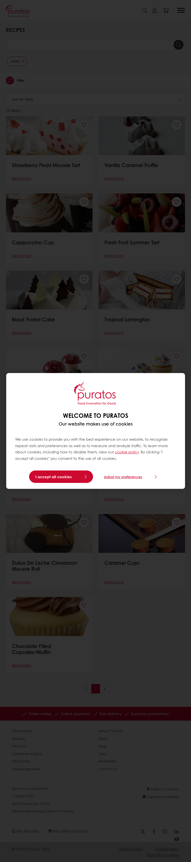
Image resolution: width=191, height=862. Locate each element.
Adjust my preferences (123, 476)
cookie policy (127, 452)
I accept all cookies (53, 476)
